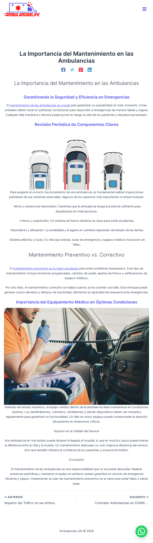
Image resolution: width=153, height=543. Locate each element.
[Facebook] (63, 70)
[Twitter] (72, 70)
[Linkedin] (90, 70)
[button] (141, 531)
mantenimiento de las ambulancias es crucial (40, 105)
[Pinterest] (81, 70)
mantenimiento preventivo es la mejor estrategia (45, 268)
